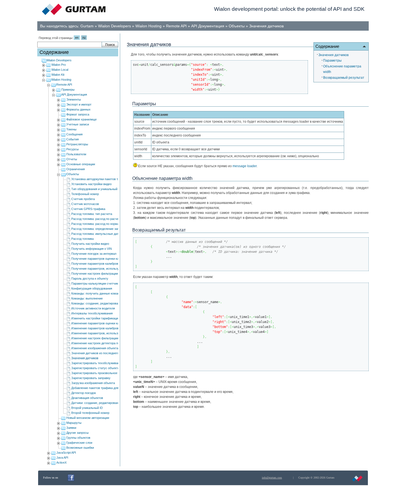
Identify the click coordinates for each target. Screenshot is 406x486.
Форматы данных (78, 109)
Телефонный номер (85, 194)
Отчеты (71, 159)
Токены (71, 129)
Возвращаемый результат (343, 78)
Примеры (68, 89)
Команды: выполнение (87, 298)
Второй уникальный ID (87, 407)
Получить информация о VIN (91, 248)
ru (84, 37)
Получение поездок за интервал (93, 253)
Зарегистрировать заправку (90, 378)
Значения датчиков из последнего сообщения (103, 353)
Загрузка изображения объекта (93, 383)
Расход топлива (82, 238)
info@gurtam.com (272, 477)
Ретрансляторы (77, 144)
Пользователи (76, 154)
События (72, 139)
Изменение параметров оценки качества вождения (107, 323)
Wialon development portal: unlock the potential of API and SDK (289, 9)
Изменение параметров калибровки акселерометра (107, 328)
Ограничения (75, 169)
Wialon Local (59, 69)
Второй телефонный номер (90, 412)
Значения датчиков (266, 26)
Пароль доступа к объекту (89, 278)
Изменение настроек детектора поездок (99, 343)
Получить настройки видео (90, 243)
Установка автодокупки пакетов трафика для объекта (108, 179)
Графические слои (79, 442)
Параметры (332, 60)
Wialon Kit (57, 74)
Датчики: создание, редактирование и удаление (104, 402)
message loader (245, 166)
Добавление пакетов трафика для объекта (101, 388)
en (76, 37)
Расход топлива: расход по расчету (96, 218)
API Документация (207, 26)
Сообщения (74, 134)
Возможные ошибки (80, 447)
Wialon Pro (58, 64)
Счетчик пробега (83, 199)
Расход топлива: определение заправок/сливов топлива (110, 228)
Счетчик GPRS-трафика (88, 209)
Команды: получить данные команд (96, 293)
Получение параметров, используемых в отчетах (106, 268)
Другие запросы (77, 432)
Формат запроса (77, 114)
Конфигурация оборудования (91, 288)
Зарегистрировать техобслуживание (97, 363)
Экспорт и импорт (78, 104)
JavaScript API (66, 452)
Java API (62, 457)
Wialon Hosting (148, 26)
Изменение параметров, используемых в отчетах (106, 333)
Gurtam (87, 26)
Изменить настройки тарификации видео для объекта (109, 318)
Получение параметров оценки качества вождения (107, 258)
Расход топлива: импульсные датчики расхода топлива (110, 233)
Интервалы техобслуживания (92, 313)
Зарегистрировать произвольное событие (100, 373)
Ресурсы (72, 149)
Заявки (71, 427)
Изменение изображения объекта (94, 348)
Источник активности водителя (93, 308)
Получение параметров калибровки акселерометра (107, 263)
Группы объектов (78, 437)
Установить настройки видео (91, 184)
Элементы (73, 99)
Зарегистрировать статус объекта (95, 368)
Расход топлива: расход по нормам (96, 223)
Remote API (176, 26)
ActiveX (61, 462)
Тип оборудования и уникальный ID (96, 189)
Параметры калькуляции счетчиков (96, 283)
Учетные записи (77, 124)
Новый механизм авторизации (87, 417)
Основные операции (80, 164)
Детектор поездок (83, 393)
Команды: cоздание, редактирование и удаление (105, 303)
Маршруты (73, 422)
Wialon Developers (114, 26)
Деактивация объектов (87, 398)
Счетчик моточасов (85, 204)
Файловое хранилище (81, 119)
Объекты (237, 26)
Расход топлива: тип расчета (91, 214)
